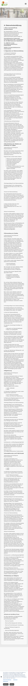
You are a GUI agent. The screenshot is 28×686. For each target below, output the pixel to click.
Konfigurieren (5, 681)
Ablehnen (12, 684)
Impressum (15, 679)
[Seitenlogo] (4, 3)
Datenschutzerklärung (7, 679)
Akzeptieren (6, 684)
